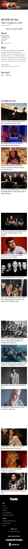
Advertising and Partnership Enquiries (9, 520)
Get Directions (7, 43)
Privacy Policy (5, 508)
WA (2, 40)
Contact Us (4, 525)
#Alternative (3, 25)
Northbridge (4, 39)
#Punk (7, 25)
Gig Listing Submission (6, 523)
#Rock (9, 25)
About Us (4, 505)
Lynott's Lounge (5, 36)
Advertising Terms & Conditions (8, 515)
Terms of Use (5, 510)
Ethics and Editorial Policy (7, 512)
